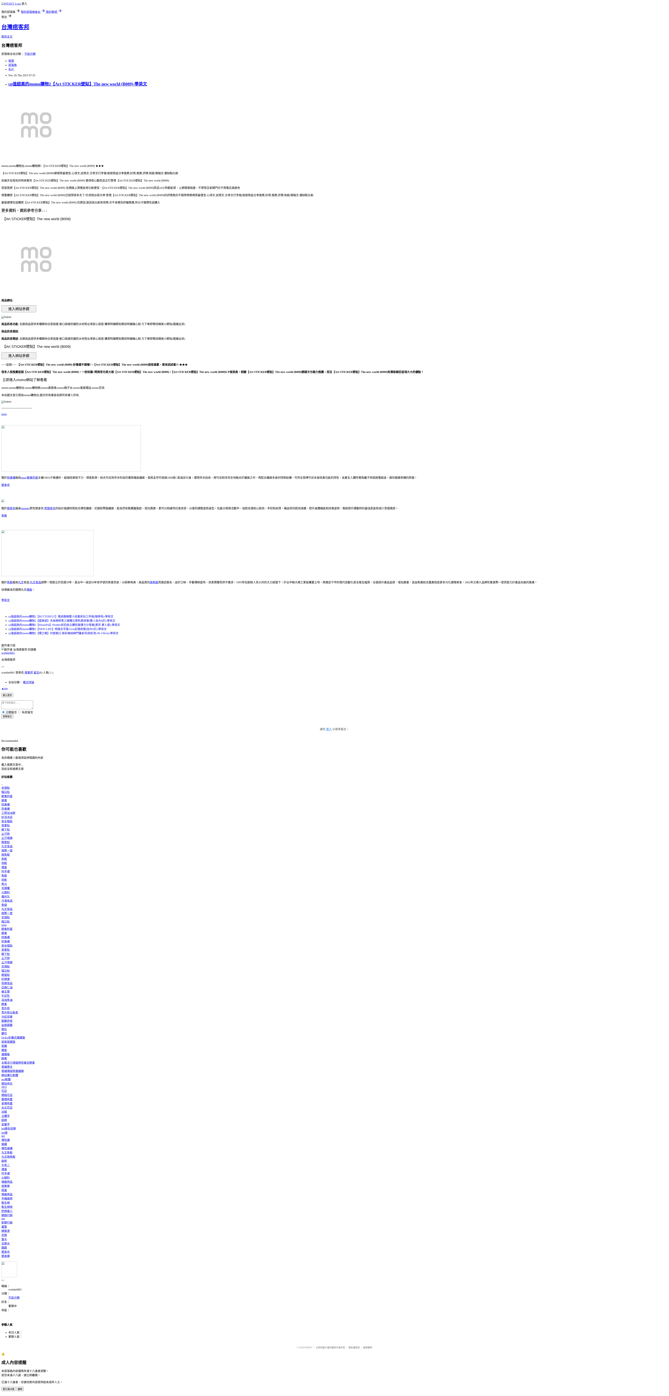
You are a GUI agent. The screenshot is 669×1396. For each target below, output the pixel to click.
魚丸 (4, 884)
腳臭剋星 (32, 477)
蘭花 (4, 1033)
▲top (4, 688)
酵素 (4, 1004)
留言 (36, 672)
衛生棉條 (7, 1206)
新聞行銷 (7, 1222)
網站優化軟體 (9, 1075)
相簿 (11, 60)
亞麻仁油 (7, 987)
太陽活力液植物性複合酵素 (18, 1062)
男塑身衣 (49, 508)
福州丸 (5, 896)
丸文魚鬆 (7, 1152)
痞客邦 (29, 672)
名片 (11, 69)
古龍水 (5, 1243)
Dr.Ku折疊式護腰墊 (13, 1037)
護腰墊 (5, 1054)
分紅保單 (7, 1016)
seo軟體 (6, 1079)
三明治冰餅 (8, 812)
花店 (4, 1090)
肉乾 (4, 879)
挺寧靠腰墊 (8, 1041)
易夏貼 (5, 825)
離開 (20, 1389)
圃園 (4, 1247)
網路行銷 (7, 1215)
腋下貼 (5, 829)
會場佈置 (7, 1103)
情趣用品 (7, 1181)
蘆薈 (4, 1226)
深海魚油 (7, 1000)
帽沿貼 (5, 792)
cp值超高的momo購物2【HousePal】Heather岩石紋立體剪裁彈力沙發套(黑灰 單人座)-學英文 (64, 624)
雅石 (4, 1029)
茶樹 (4, 1235)
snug (4, 414)
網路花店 (7, 1095)
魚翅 (4, 904)
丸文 (21, 582)
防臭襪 (5, 808)
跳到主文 (7, 36)
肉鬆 (4, 863)
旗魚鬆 (154, 582)
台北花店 (7, 1107)
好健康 (5, 979)
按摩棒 (5, 1186)
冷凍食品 (7, 900)
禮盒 (29, 589)
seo (3, 1218)
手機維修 (7, 1198)
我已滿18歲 (8, 1389)
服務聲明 (367, 1347)
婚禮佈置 (7, 1099)
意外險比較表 (9, 1012)
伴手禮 (5, 871)
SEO (4, 1086)
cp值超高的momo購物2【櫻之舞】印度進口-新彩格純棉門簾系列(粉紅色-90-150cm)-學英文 (63, 633)
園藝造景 (7, 1020)
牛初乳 (5, 995)
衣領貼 (5, 787)
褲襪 (4, 1144)
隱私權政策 (354, 1347)
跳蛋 (4, 1190)
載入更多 (7, 695)
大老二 (5, 1165)
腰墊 (4, 1050)
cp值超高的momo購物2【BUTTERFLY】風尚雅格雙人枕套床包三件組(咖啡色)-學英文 (60, 616)
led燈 (4, 1132)
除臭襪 (11, 477)
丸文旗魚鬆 (8, 1156)
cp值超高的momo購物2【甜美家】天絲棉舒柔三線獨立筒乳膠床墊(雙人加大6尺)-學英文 (61, 620)
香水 (4, 1239)
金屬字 (5, 1124)
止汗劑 (5, 833)
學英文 (5, 600)
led (3, 1136)
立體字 (5, 1116)
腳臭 (4, 800)
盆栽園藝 (7, 1025)
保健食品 (7, 983)
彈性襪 (5, 1140)
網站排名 (7, 1083)
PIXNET (308, 1347)
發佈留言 (7, 716)
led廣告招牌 (8, 1128)
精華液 (5, 1230)
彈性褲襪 (7, 1148)
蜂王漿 (5, 991)
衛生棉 (5, 1202)
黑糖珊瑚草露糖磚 (12, 1071)
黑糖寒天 (7, 1066)
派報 (4, 1111)
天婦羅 (5, 888)
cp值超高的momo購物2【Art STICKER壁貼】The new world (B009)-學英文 (77, 84)
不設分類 (30, 53)
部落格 (12, 65)
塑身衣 (5, 485)
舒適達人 (7, 1211)
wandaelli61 (8, 652)
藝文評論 (28, 682)
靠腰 (4, 1046)
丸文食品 (35, 582)
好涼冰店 (7, 817)
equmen (25, 508)
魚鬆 (4, 515)
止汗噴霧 (7, 838)
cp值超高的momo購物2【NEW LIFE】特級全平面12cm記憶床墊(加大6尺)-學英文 (57, 629)
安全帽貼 (7, 821)
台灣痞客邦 (15, 27)
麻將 (4, 1160)
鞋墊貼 (5, 842)
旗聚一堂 (7, 850)
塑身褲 (5, 1256)
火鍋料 (5, 892)
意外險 (5, 1008)
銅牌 (4, 1120)
